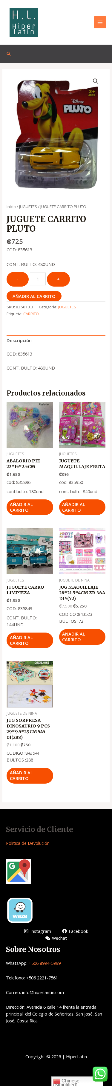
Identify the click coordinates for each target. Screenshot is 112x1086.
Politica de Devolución (28, 843)
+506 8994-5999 (45, 963)
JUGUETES (28, 206)
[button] (95, 81)
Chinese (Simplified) (66, 1082)
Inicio (11, 206)
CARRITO (31, 313)
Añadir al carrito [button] (21, 507)
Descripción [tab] (19, 340)
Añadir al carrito (34, 296)
